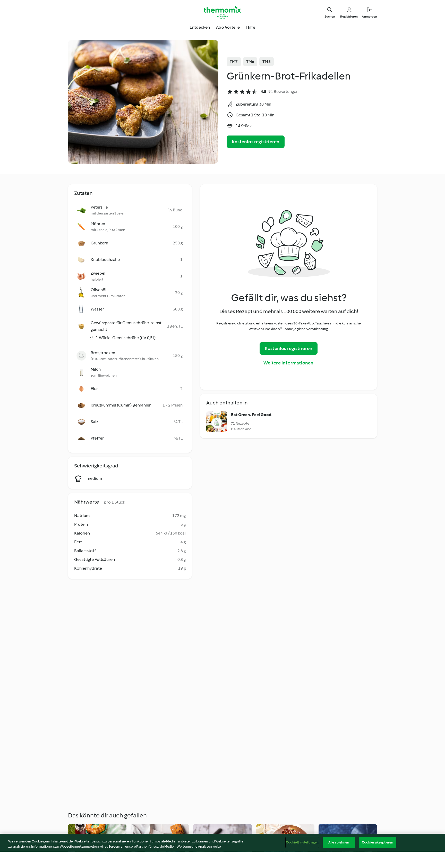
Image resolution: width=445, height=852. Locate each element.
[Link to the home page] (222, 12)
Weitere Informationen (288, 363)
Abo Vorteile (228, 27)
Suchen (329, 16)
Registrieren (349, 16)
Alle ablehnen (338, 842)
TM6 (250, 61)
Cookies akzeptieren (377, 842)
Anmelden (369, 16)
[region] (222, 843)
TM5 (266, 61)
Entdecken (200, 27)
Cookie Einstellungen (302, 842)
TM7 (234, 61)
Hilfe (250, 27)
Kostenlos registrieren (255, 142)
